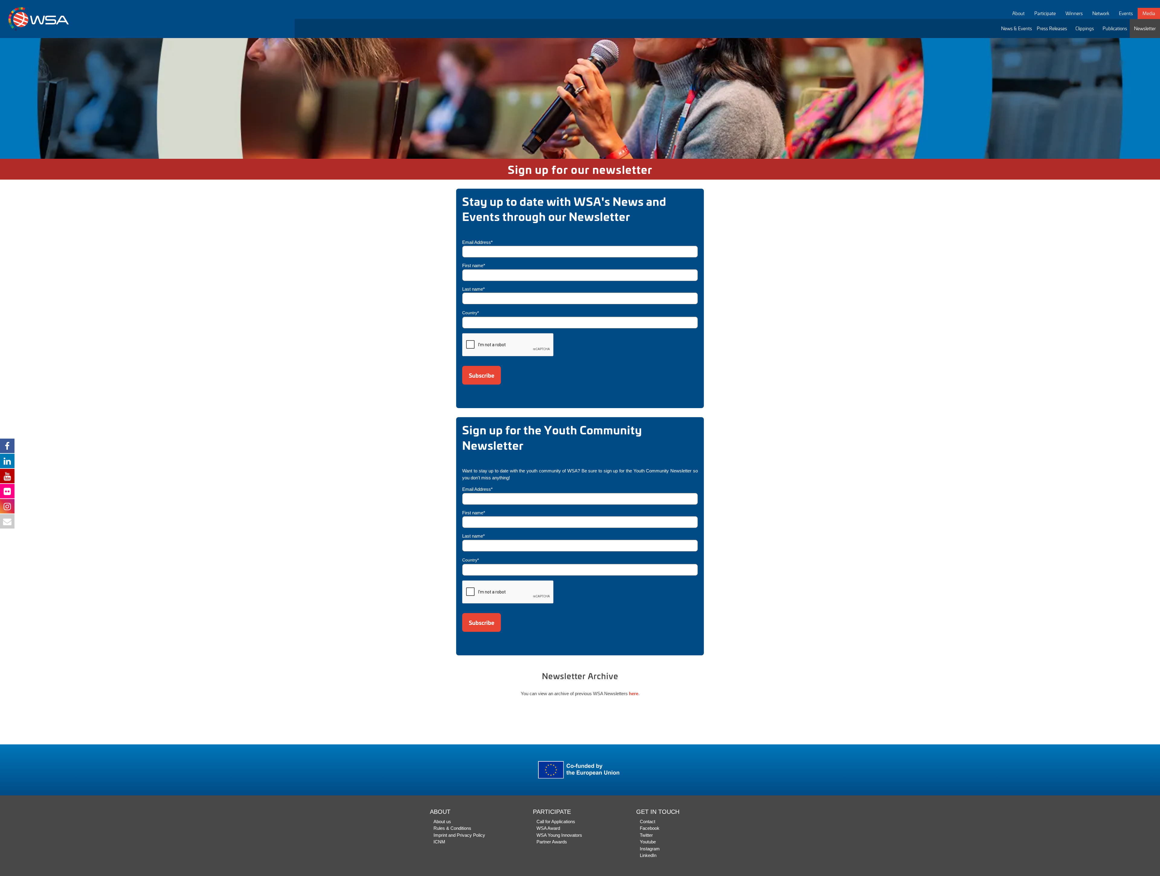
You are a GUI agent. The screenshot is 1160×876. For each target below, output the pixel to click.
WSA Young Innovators (559, 835)
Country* (470, 312)
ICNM (439, 841)
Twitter (646, 835)
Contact (647, 821)
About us (442, 821)
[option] (580, 98)
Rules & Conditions (452, 828)
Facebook (649, 828)
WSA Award (548, 828)
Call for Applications (555, 821)
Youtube (648, 841)
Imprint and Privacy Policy (459, 835)
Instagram (650, 848)
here (633, 693)
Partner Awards (551, 841)
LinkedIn (648, 855)
